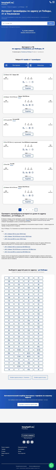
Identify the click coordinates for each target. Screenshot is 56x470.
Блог (2, 455)
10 (28, 359)
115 (9, 317)
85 (38, 317)
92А (9, 353)
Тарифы (3, 449)
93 (18, 291)
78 (18, 307)
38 (28, 346)
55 (38, 281)
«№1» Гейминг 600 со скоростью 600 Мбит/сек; (17, 247)
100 (9, 281)
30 (9, 350)
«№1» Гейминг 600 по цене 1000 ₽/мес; (15, 234)
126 (38, 356)
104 (19, 363)
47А (29, 369)
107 (19, 287)
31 (38, 278)
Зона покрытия (21, 453)
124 (19, 327)
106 (38, 327)
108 (38, 301)
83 (28, 294)
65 (38, 307)
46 (9, 337)
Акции (19, 451)
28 (18, 314)
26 (38, 369)
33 (28, 278)
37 (28, 307)
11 (9, 366)
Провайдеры (21, 449)
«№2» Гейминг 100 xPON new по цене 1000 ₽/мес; (18, 236)
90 (28, 317)
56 (18, 340)
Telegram (28, 442)
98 (9, 327)
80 (38, 320)
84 (9, 330)
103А (28, 363)
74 (9, 323)
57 (38, 337)
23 (28, 350)
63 (38, 343)
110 (9, 284)
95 (38, 340)
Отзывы (3, 451)
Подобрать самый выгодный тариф (28, 404)
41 (38, 294)
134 (9, 346)
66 (18, 310)
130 (9, 297)
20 (38, 366)
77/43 (18, 356)
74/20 (18, 350)
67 (28, 343)
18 (9, 369)
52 (38, 304)
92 (9, 333)
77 (28, 291)
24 (18, 359)
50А (38, 346)
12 (38, 363)
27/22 (18, 366)
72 (28, 327)
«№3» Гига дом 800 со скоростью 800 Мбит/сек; (17, 252)
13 (9, 359)
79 (38, 330)
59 (38, 310)
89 (28, 297)
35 (18, 281)
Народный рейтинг (22, 447)
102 (29, 323)
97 (9, 287)
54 (18, 346)
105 (19, 330)
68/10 (28, 356)
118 (19, 343)
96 (9, 304)
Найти (50, 23)
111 (29, 304)
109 (29, 330)
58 (38, 284)
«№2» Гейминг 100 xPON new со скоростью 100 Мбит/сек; (20, 249)
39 (38, 291)
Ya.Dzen (32, 442)
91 (9, 320)
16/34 (38, 350)
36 (9, 310)
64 (28, 310)
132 (38, 314)
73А (29, 320)
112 (29, 337)
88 (38, 287)
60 (9, 294)
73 (28, 314)
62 (38, 297)
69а (9, 340)
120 (19, 337)
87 (28, 281)
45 (18, 304)
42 (9, 291)
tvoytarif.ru (7, 2)
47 (38, 359)
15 (28, 366)
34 (9, 278)
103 (29, 287)
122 (19, 284)
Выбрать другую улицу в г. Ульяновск (19, 377)
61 (28, 284)
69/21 (28, 353)
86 (18, 294)
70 (18, 301)
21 (9, 356)
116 (9, 301)
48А (38, 353)
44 (28, 301)
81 (9, 343)
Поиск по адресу (5, 447)
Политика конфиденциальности (34, 466)
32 (28, 340)
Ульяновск (5, 4)
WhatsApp (24, 442)
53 (18, 323)
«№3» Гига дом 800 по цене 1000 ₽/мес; (15, 239)
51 (9, 314)
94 (9, 307)
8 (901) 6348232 (29, 30)
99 (18, 333)
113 (29, 333)
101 (38, 323)
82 (38, 333)
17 (9, 363)
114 (19, 320)
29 (18, 297)
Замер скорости (5, 453)
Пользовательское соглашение (21, 466)
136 (19, 317)
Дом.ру (28, 220)
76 (18, 278)
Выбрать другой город (40, 377)
